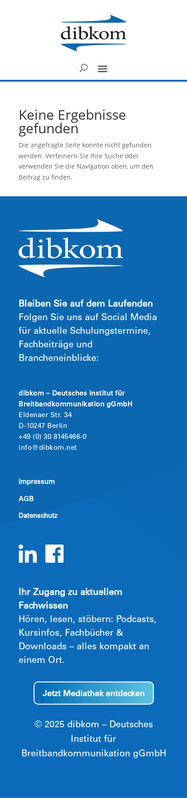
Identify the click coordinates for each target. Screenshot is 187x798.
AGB (26, 499)
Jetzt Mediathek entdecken (94, 694)
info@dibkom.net (48, 448)
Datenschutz (38, 516)
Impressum (37, 482)
